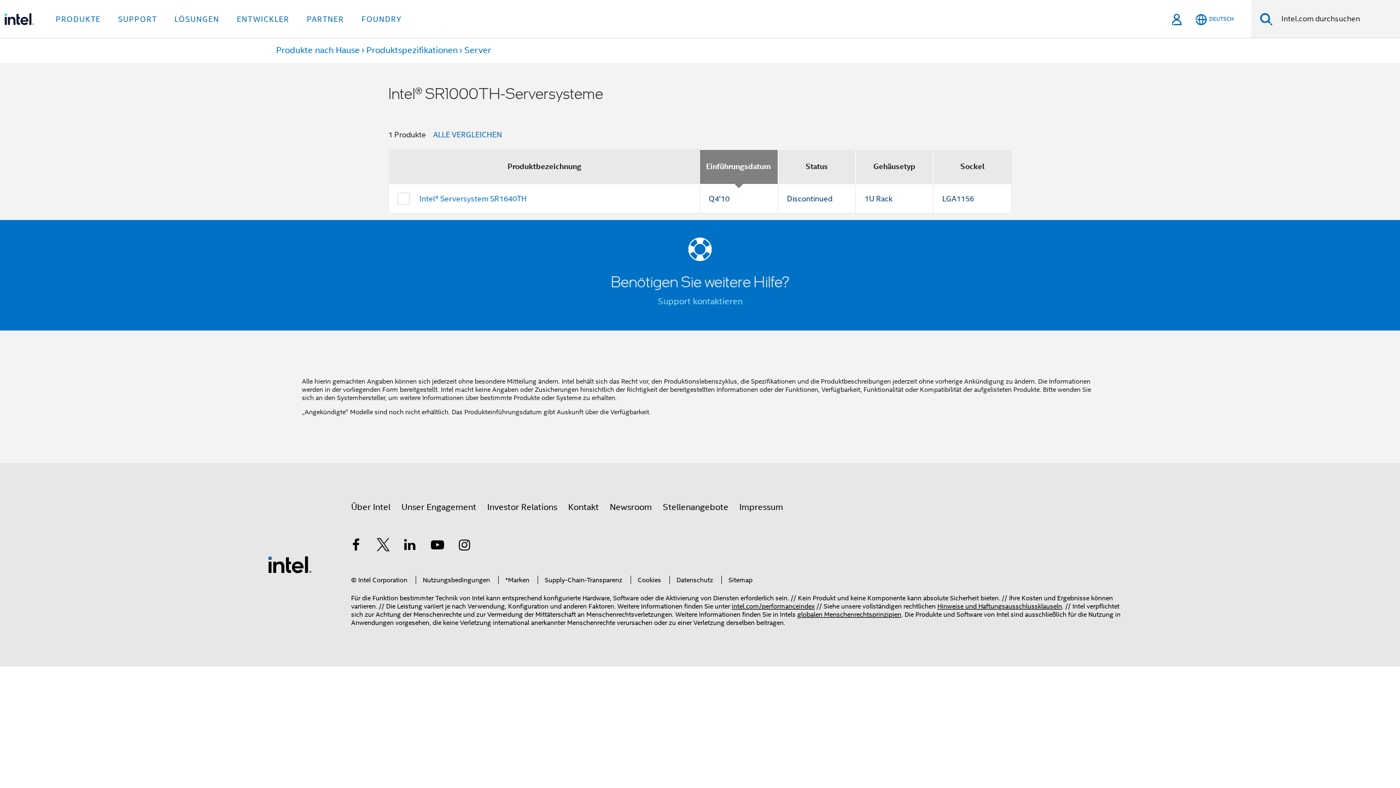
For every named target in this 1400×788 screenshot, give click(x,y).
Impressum (761, 507)
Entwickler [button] (263, 19)
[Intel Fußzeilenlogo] (290, 564)
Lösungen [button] (196, 19)
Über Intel (370, 507)
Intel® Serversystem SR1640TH (473, 199)
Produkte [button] (78, 19)
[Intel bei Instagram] (464, 547)
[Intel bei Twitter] (383, 547)
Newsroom (631, 507)
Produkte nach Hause (318, 50)
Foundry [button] (381, 19)
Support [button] (137, 19)
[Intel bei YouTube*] (437, 547)
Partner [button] (325, 19)
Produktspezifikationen (412, 50)
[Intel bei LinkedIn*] (410, 547)
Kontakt (583, 507)
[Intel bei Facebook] (356, 547)
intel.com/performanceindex (773, 606)
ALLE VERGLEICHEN (467, 135)
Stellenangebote (695, 507)
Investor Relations (522, 507)
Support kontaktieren (700, 301)
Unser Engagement (438, 507)
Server (477, 50)
